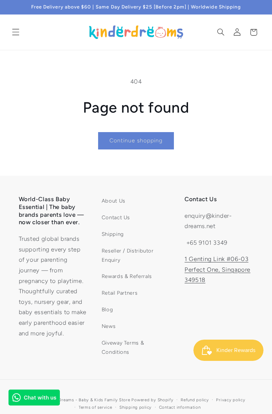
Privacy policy (230, 399)
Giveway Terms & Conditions (123, 347)
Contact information (180, 407)
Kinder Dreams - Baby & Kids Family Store (87, 399)
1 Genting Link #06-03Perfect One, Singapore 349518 (217, 269)
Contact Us (116, 217)
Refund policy (195, 399)
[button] (15, 32)
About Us (113, 201)
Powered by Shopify (152, 399)
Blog (107, 309)
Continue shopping (136, 140)
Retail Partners (119, 293)
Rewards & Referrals (127, 276)
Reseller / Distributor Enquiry (128, 255)
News (109, 326)
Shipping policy (135, 407)
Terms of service (95, 407)
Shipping (113, 234)
